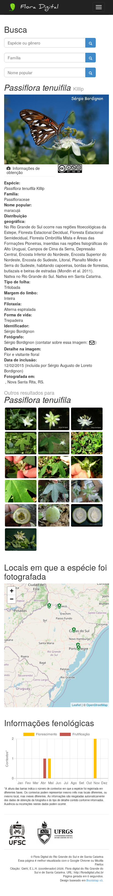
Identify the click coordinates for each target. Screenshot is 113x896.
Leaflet (76, 705)
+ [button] (11, 590)
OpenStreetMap (97, 705)
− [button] (11, 599)
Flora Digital (38, 7)
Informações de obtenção (23, 170)
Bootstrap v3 (94, 880)
